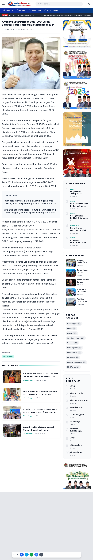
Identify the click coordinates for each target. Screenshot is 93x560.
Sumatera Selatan (75, 338)
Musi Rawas (73, 367)
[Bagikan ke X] (27, 555)
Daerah (71, 333)
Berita (71, 328)
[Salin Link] (41, 555)
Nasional (72, 343)
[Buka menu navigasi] (3, 3)
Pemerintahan (74, 352)
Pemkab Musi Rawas (76, 362)
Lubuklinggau (8, 356)
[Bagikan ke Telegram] (36, 555)
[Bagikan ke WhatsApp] (31, 555)
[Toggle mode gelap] (89, 4)
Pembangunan (74, 348)
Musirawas (72, 357)
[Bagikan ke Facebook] (22, 555)
